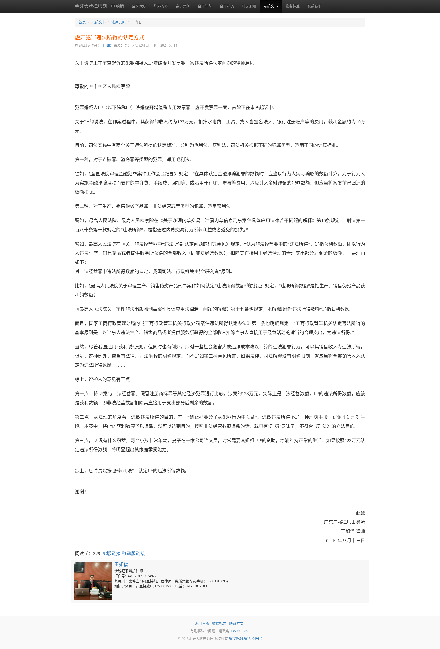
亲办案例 (183, 6)
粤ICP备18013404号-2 (246, 639)
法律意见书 (120, 22)
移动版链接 (133, 553)
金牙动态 (227, 6)
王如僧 (107, 45)
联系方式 (236, 623)
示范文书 (271, 6)
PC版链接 (111, 553)
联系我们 (314, 6)
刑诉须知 (249, 6)
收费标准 (292, 6)
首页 (82, 22)
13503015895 (240, 631)
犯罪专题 (161, 6)
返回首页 (202, 623)
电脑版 (118, 6)
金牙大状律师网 (91, 6)
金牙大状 (139, 6)
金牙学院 (205, 6)
